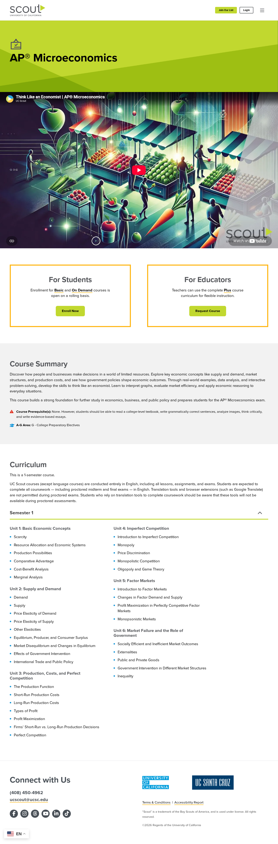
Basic (58, 290)
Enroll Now (70, 310)
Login (246, 10)
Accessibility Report (189, 802)
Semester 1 (21, 512)
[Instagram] (24, 814)
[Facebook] (14, 814)
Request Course (207, 310)
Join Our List (226, 10)
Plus (227, 290)
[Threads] (35, 814)
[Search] (262, 10)
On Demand (82, 290)
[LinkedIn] (56, 814)
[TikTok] (67, 814)
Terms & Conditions (156, 802)
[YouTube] (46, 814)
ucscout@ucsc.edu (29, 799)
